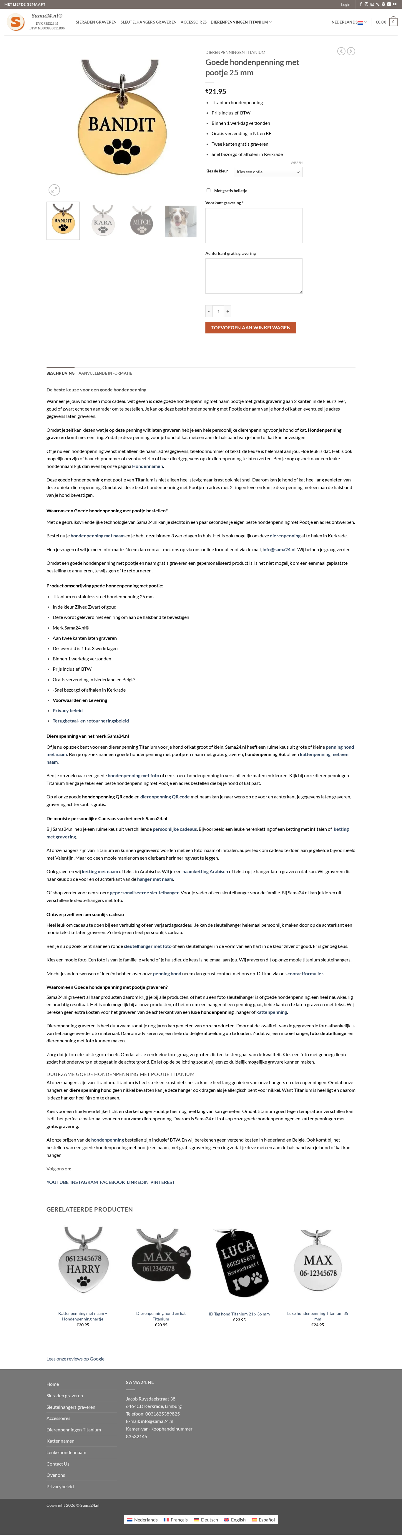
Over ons (55, 1475)
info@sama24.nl (279, 549)
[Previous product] (351, 51)
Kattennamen (60, 1440)
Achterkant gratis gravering (231, 253)
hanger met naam (155, 879)
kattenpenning (271, 1012)
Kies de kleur (216, 171)
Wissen (297, 163)
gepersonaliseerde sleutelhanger (144, 892)
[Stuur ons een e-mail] (372, 4)
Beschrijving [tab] (60, 373)
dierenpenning (285, 535)
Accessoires (194, 22)
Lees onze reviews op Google (75, 1358)
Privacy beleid (68, 710)
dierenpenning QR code (165, 796)
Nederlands (345, 22)
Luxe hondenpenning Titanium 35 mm (317, 1316)
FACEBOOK (112, 1182)
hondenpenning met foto (133, 775)
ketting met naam (100, 871)
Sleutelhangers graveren (149, 22)
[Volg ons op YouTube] (394, 4)
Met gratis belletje (230, 190)
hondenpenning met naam (97, 535)
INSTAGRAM (83, 1182)
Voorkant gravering (224, 202)
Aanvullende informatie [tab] (105, 373)
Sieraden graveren (96, 22)
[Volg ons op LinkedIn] (389, 4)
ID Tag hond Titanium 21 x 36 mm (239, 1313)
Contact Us (57, 1463)
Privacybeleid (60, 1486)
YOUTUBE (57, 1182)
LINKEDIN (138, 1182)
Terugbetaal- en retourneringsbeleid (91, 720)
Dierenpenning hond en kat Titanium (161, 1316)
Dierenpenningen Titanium (239, 22)
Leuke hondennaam (66, 1452)
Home (52, 1384)
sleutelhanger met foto (148, 946)
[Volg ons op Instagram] (366, 4)
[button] (345, 4)
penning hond (167, 973)
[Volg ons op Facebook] (361, 4)
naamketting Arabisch (205, 871)
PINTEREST (162, 1182)
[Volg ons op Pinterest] (383, 4)
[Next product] (341, 51)
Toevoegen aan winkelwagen (251, 327)
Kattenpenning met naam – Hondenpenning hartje (82, 1316)
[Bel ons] (378, 4)
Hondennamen (147, 466)
